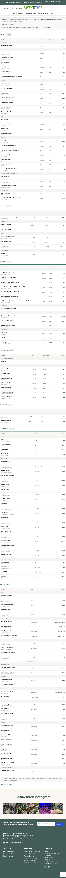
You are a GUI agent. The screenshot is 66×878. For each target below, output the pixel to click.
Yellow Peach (59, 876)
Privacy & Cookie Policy (30, 860)
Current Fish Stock (8, 851)
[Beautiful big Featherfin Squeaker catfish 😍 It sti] (45, 808)
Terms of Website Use (30, 854)
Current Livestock (18, 13)
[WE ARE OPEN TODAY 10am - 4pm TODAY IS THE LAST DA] (9, 808)
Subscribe (58, 824)
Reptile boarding (31, 13)
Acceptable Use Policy (30, 858)
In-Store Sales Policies (30, 863)
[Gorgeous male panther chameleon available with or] (57, 808)
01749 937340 (18, 8)
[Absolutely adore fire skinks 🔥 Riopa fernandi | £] (33, 808)
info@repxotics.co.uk (51, 863)
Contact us (46, 13)
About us (39, 13)
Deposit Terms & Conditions (32, 851)
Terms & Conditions (29, 856)
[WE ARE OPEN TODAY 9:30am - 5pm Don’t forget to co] (21, 808)
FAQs (52, 13)
